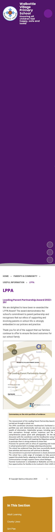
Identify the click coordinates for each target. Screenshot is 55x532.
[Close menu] (48, 13)
